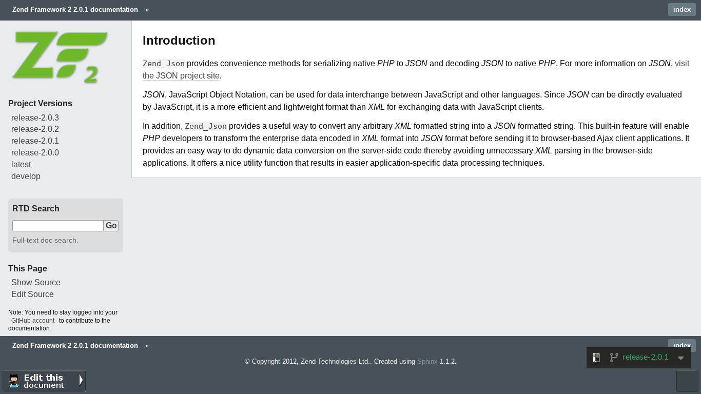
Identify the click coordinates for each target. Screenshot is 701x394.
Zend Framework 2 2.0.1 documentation (75, 9)
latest (21, 164)
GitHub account (32, 320)
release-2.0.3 (35, 117)
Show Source (36, 282)
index (682, 9)
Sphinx (427, 361)
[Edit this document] (44, 380)
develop (26, 176)
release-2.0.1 (35, 140)
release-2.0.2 (35, 129)
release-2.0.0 (35, 152)
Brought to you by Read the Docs (687, 380)
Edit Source (32, 294)
